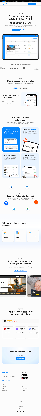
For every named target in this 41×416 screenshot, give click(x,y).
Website (4, 388)
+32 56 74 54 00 (5, 376)
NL (15, 1)
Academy (23, 390)
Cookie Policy (20, 408)
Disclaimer (20, 403)
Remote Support (25, 388)
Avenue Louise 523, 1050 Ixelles (8, 374)
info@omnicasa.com (6, 378)
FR (17, 1)
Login (23, 386)
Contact (20, 401)
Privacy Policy (20, 406)
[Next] (37, 333)
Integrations (4, 390)
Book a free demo (5, 380)
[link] (6, 4)
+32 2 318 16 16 (23, 1)
